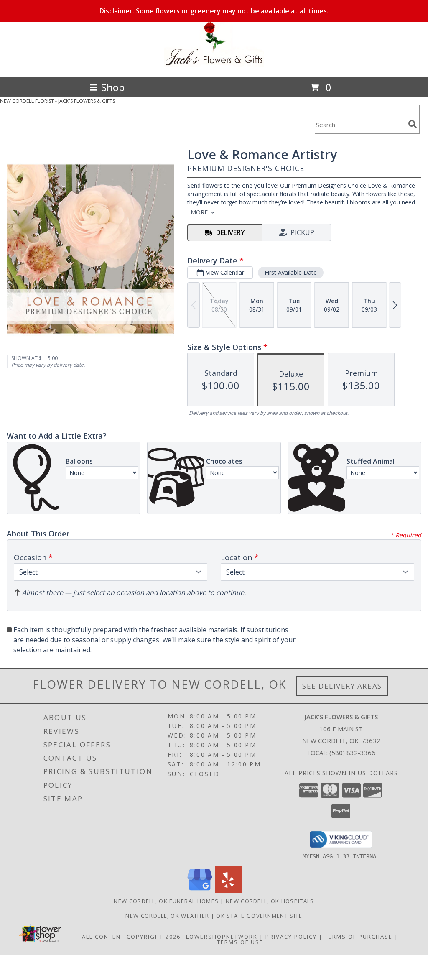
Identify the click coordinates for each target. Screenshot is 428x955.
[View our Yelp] (228, 891)
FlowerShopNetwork (220, 936)
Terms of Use (240, 942)
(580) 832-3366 (352, 752)
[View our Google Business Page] (199, 891)
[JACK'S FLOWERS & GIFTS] (214, 65)
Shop (113, 87)
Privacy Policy (291, 936)
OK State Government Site (259, 915)
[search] (412, 124)
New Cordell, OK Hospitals (270, 901)
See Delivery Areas (342, 686)
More (199, 212)
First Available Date (291, 272)
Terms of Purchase (358, 936)
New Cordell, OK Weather (167, 915)
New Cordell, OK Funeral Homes (166, 901)
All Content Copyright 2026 (131, 936)
